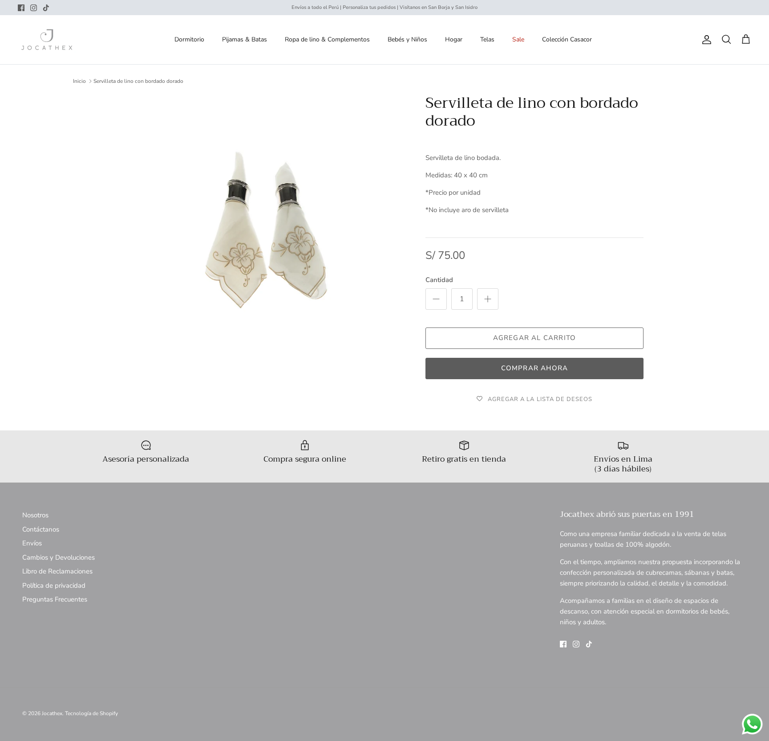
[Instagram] (33, 7)
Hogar (453, 39)
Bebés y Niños (407, 39)
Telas (487, 39)
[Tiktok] (46, 7)
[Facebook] (21, 7)
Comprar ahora (534, 368)
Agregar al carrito (534, 337)
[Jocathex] (47, 39)
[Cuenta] (705, 39)
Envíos (32, 543)
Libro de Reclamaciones (57, 571)
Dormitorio (189, 39)
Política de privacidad (53, 585)
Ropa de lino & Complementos (327, 39)
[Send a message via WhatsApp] (752, 724)
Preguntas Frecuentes (54, 599)
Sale (518, 39)
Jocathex (52, 713)
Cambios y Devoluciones (58, 557)
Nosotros (35, 515)
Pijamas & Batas (244, 39)
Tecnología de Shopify (91, 713)
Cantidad (439, 279)
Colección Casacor (567, 39)
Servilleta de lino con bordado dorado (138, 81)
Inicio (79, 81)
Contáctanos (40, 529)
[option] (265, 234)
